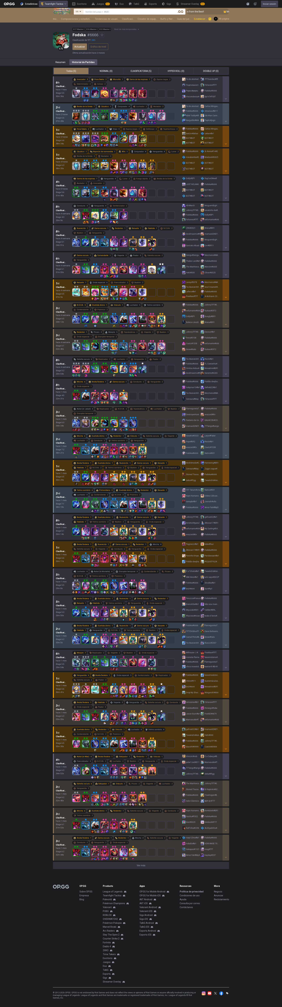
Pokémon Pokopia (112, 923)
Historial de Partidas (83, 62)
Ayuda (183, 899)
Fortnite (107, 942)
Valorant (107, 907)
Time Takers (109, 954)
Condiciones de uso (190, 895)
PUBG (106, 911)
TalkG (106, 970)
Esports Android (148, 930)
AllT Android (146, 899)
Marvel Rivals (109, 927)
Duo (105, 966)
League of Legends (113, 891)
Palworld (107, 899)
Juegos (106, 962)
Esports (107, 974)
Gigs (105, 977)
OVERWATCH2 (110, 919)
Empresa (84, 895)
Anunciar (218, 895)
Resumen (60, 62)
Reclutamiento (221, 899)
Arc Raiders (109, 930)
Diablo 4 (107, 946)
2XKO (106, 950)
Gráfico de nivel (98, 46)
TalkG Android (147, 923)
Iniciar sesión (269, 4)
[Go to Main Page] (9, 4)
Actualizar (79, 46)
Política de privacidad (192, 891)
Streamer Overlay (112, 981)
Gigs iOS (144, 919)
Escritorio (107, 958)
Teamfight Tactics (54, 4)
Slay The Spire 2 (111, 934)
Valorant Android (148, 907)
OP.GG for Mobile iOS (150, 895)
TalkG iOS (144, 927)
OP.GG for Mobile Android (152, 891)
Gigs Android (146, 915)
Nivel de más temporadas (125, 29)
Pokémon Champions (114, 903)
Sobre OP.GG (85, 891)
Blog (81, 899)
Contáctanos (186, 907)
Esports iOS (145, 934)
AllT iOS (144, 903)
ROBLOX (107, 915)
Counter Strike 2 (111, 938)
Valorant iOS (146, 911)
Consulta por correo (190, 903)
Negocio (218, 891)
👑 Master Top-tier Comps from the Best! (220, 11)
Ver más (141, 865)
